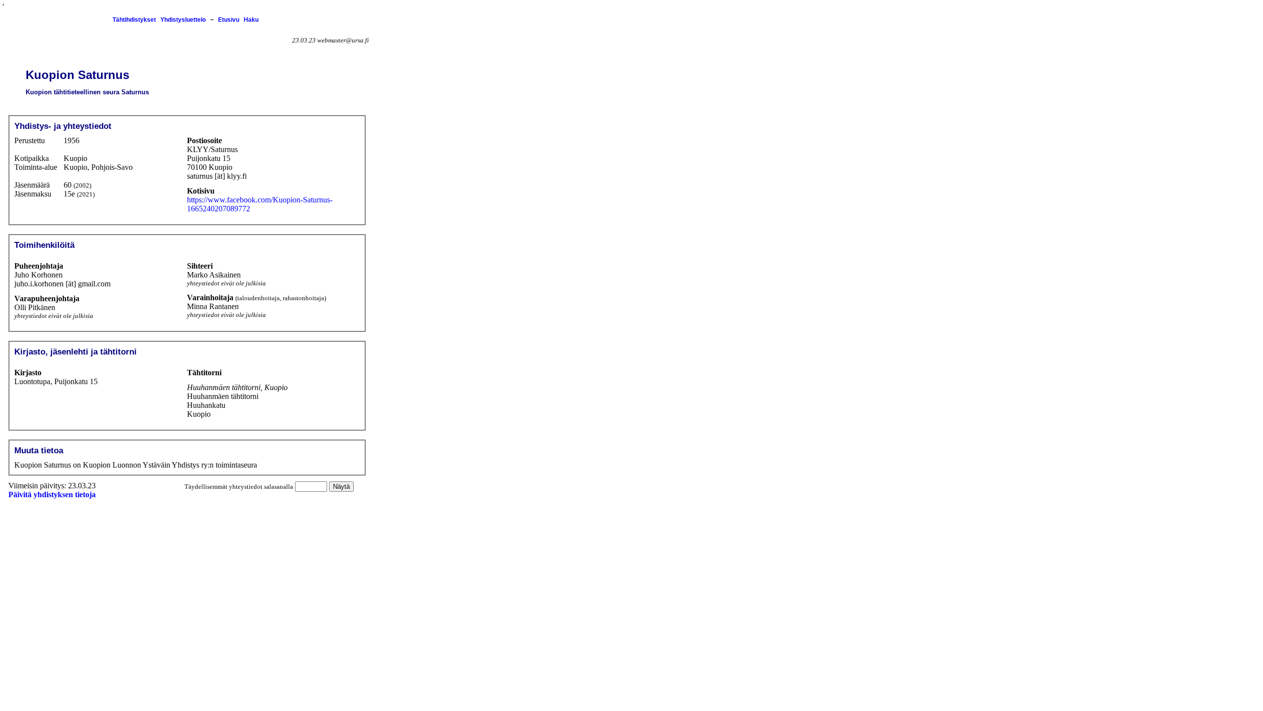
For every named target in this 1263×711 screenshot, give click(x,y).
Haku (251, 19)
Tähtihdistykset (134, 19)
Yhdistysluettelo (183, 19)
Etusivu (228, 19)
